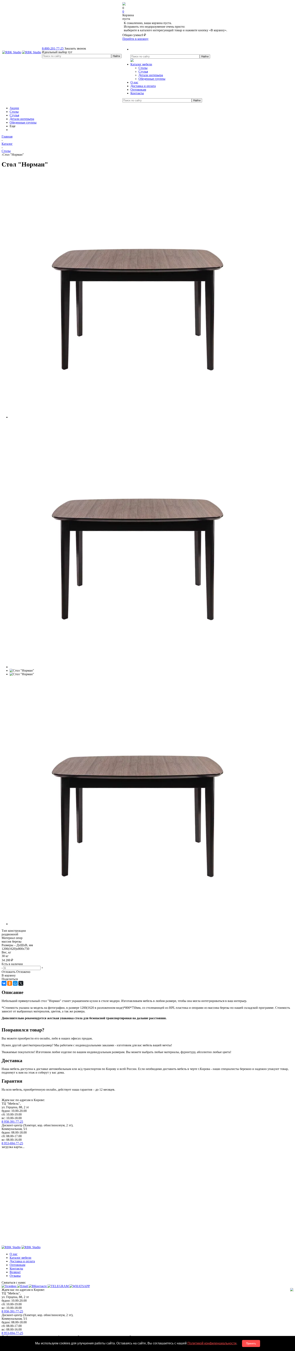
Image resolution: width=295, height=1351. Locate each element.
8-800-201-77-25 (53, 48)
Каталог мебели (20, 1257)
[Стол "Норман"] (132, 417)
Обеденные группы (151, 78)
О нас (13, 1254)
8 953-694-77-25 (12, 1143)
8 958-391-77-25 (12, 1121)
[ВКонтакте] (4, 983)
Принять (251, 1343)
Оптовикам (17, 1265)
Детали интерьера (150, 75)
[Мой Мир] (15, 983)
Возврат (15, 1272)
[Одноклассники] (9, 983)
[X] (20, 983)
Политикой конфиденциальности (211, 1343)
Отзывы (15, 1275)
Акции (14, 108)
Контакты (16, 1268)
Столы (143, 68)
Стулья (143, 71)
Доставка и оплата (22, 1261)
